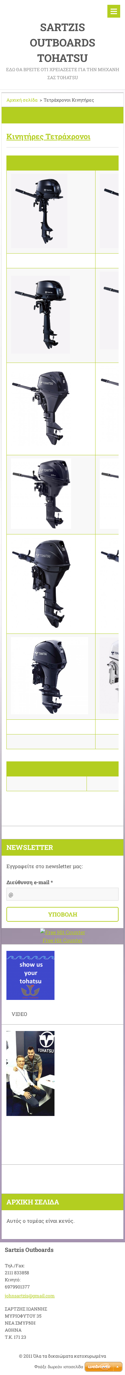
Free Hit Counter (63, 940)
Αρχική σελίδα (22, 100)
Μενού (113, 11)
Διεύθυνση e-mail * (29, 882)
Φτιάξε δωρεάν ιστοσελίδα (58, 1366)
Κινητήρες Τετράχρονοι (48, 136)
